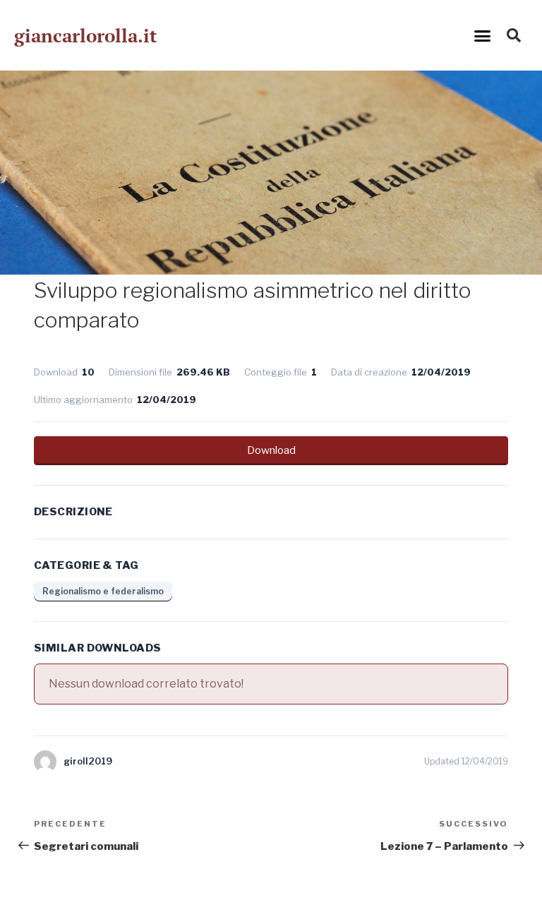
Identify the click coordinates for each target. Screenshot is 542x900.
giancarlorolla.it (85, 35)
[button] (482, 35)
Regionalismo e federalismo (103, 591)
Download (271, 450)
